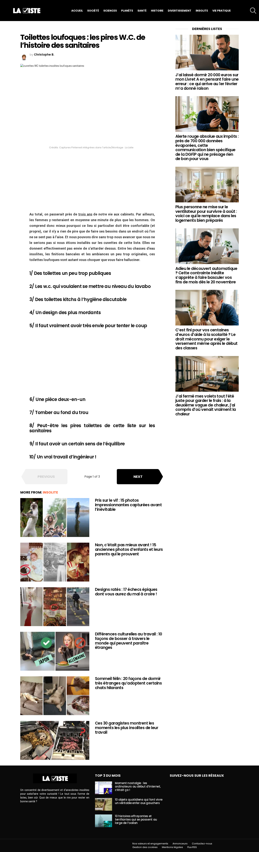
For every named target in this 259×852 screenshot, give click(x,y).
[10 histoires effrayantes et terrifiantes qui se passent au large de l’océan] (103, 820)
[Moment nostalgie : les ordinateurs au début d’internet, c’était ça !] (103, 787)
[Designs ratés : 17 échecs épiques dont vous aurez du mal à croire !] (54, 606)
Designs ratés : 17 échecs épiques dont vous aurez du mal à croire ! (126, 592)
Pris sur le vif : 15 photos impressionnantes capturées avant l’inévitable (128, 505)
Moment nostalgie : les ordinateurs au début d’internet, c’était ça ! (138, 786)
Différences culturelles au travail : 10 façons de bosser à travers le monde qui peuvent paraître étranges (128, 640)
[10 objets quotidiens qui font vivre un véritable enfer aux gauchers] (103, 804)
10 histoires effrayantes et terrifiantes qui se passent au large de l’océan (136, 819)
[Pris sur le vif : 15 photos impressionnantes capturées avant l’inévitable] (54, 517)
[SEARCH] (253, 10)
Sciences (110, 11)
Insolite (202, 11)
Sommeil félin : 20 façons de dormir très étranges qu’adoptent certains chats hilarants (128, 683)
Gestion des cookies (145, 847)
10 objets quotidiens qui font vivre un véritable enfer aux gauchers (138, 801)
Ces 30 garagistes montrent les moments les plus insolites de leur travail (126, 727)
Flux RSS (192, 847)
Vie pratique (221, 11)
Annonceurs (180, 843)
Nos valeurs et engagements (150, 843)
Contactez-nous (202, 843)
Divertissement (179, 11)
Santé (142, 11)
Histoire (157, 11)
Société (93, 11)
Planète (127, 11)
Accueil (77, 11)
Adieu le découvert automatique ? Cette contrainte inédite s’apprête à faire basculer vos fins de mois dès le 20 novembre (206, 275)
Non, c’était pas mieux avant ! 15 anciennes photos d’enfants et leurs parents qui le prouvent (129, 549)
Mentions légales (172, 847)
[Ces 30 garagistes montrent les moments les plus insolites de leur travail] (54, 740)
